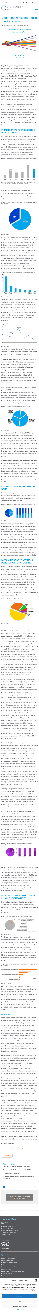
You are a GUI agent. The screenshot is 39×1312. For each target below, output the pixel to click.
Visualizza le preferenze (19, 1306)
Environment (4, 1265)
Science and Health (6, 1269)
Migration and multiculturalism (9, 1262)
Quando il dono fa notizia (12, 1173)
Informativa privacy (21, 1310)
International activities (7, 1260)
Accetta (19, 1296)
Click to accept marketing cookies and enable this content (19, 1197)
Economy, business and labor (8, 1267)
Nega (19, 1301)
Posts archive (7, 1155)
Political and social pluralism (8, 1258)
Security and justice (6, 1276)
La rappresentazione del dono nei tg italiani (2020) (16, 1166)
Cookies (14, 1310)
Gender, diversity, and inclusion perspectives (12, 1271)
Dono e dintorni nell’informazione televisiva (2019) (17, 1170)
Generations (4, 1278)
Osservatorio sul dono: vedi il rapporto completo (16, 1148)
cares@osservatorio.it (6, 1237)
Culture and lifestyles (22, 25)
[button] (36, 1280)
